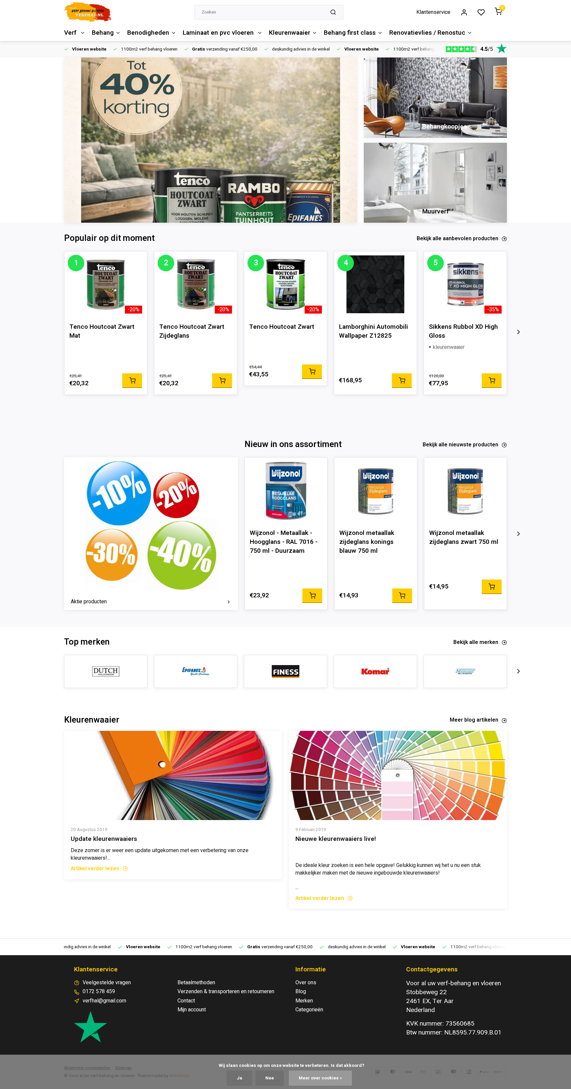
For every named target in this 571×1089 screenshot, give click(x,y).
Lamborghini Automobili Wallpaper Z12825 (373, 331)
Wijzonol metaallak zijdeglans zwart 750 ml (463, 537)
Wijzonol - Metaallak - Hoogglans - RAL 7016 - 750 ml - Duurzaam (284, 542)
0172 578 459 (99, 991)
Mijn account (191, 1009)
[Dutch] (105, 671)
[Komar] (375, 671)
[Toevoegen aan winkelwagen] (132, 380)
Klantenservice (433, 12)
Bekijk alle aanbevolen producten (457, 238)
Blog (300, 991)
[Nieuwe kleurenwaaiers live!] (398, 775)
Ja (239, 1078)
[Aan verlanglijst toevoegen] (137, 261)
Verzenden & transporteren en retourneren (225, 991)
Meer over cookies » (320, 1078)
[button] (518, 331)
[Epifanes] (195, 671)
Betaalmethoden (196, 982)
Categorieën (309, 1009)
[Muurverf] (435, 183)
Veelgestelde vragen (107, 982)
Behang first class (350, 32)
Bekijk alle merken (475, 642)
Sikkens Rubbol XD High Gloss (463, 331)
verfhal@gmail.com (104, 1000)
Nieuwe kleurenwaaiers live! (335, 839)
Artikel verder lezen (95, 868)
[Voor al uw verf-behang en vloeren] (87, 12)
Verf (71, 32)
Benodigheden (148, 32)
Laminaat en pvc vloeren (219, 32)
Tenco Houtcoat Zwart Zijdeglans (191, 331)
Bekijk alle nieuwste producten (460, 444)
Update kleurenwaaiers (104, 839)
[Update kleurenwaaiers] (173, 775)
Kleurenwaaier (289, 32)
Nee (269, 1078)
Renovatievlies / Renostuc (427, 32)
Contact (186, 1000)
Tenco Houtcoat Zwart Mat (101, 331)
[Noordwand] (465, 671)
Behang (103, 32)
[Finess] (285, 671)
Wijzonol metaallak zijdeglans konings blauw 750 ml (366, 542)
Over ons (305, 982)
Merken (304, 1000)
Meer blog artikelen (474, 720)
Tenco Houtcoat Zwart (281, 326)
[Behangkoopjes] (435, 97)
